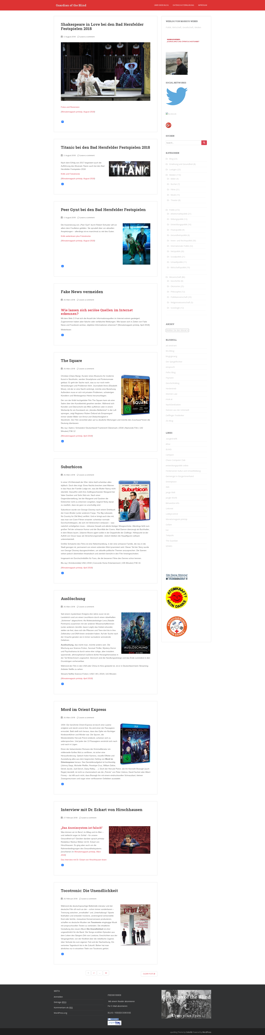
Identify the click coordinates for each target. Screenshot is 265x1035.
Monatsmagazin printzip (176, 519)
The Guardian (172, 540)
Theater (174, 200)
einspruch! (170, 367)
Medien (172, 175)
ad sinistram (171, 345)
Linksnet (169, 508)
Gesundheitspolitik (179, 235)
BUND (169, 449)
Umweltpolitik (177, 262)
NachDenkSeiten (173, 404)
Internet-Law (171, 394)
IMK (167, 487)
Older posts (148, 974)
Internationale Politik (180, 246)
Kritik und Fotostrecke (70, 174)
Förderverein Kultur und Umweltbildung (183, 471)
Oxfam (169, 524)
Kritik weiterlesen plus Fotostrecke (76, 236)
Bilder (173, 178)
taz (167, 530)
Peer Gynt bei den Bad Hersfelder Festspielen (103, 209)
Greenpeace (171, 481)
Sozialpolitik (176, 256)
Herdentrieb (171, 388)
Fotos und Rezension (70, 107)
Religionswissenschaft (180, 302)
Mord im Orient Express (83, 709)
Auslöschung (73, 598)
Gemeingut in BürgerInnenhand (180, 476)
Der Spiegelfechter (174, 361)
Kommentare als (63, 1007)
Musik (173, 195)
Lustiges (173, 169)
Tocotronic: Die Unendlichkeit (89, 890)
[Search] (204, 142)
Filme (173, 189)
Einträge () (60, 1002)
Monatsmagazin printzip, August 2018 (78, 112)
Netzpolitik (175, 251)
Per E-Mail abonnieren (117, 1006)
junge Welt (170, 492)
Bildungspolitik (177, 219)
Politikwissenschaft (179, 297)
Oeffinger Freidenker (175, 415)
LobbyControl (172, 514)
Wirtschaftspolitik (178, 267)
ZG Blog (169, 420)
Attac (168, 444)
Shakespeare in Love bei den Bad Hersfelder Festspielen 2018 (102, 26)
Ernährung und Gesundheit (181, 164)
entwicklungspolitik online (177, 465)
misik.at (169, 399)
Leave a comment (87, 36)
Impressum (202, 5)
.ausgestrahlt (171, 438)
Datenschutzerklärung (183, 5)
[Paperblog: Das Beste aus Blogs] (114, 1022)
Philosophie (176, 291)
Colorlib (189, 1032)
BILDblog (170, 351)
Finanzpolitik (176, 230)
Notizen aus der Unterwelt (177, 410)
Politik (172, 210)
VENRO (169, 546)
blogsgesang (171, 356)
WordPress (206, 1032)
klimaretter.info (172, 503)
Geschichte (175, 281)
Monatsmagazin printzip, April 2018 (77, 436)
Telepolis (170, 535)
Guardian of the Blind (71, 5)
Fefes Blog (170, 372)
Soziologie (175, 307)
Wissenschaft (175, 277)
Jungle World (171, 497)
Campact (170, 454)
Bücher (174, 184)
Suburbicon (71, 466)
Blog (171, 158)
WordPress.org (60, 1013)
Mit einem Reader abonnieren (121, 1001)
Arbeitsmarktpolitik (179, 213)
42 (106, 973)
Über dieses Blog (161, 5)
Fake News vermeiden (82, 291)
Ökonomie (175, 286)
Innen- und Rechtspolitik (181, 240)
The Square (71, 360)
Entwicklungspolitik (179, 224)
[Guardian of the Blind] (171, 113)
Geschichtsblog (172, 383)
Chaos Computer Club (175, 460)
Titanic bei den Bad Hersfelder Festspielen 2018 (105, 147)
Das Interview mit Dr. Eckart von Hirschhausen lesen (84, 860)
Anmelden (58, 996)
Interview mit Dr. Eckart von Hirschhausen (101, 809)
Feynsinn (170, 377)
